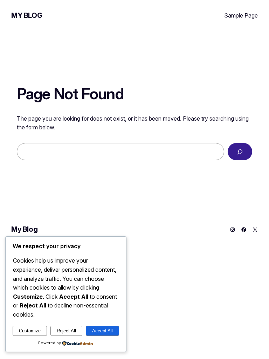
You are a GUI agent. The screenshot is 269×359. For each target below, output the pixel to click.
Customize (30, 330)
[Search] (240, 151)
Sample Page (241, 15)
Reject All (66, 330)
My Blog (26, 15)
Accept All (102, 330)
